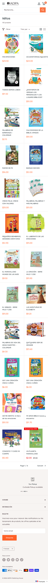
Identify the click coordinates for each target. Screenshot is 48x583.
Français (6, 549)
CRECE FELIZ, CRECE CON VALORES (10, 202)
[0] (43, 3)
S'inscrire (9, 538)
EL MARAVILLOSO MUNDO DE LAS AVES (10, 273)
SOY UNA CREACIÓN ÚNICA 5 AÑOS (10, 381)
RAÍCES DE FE (7, 168)
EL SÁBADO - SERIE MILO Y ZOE (9, 308)
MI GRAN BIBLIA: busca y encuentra (36, 417)
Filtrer (8, 29)
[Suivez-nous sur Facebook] (4, 559)
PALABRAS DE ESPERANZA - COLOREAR (7, 132)
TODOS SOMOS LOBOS (11, 90)
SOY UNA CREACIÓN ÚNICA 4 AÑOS (34, 381)
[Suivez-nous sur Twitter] (8, 559)
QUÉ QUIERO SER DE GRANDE (34, 344)
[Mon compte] (39, 3)
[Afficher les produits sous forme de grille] (41, 29)
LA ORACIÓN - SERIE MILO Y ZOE (34, 273)
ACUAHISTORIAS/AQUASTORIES (36, 57)
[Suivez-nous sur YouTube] (17, 559)
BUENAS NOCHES (33, 168)
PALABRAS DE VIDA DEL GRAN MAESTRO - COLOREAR (11, 345)
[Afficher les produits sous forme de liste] (45, 29)
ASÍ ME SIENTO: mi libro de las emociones (11, 417)
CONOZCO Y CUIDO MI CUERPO (11, 452)
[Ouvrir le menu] (3, 4)
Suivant (40, 466)
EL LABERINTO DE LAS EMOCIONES (35, 237)
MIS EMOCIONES (8, 57)
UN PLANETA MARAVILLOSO (32, 452)
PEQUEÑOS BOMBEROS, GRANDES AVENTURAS (11, 237)
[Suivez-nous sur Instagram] (12, 559)
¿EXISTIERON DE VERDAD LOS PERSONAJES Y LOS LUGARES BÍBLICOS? (34, 93)
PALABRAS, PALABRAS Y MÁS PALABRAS (35, 202)
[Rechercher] (43, 9)
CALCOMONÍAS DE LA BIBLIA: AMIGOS (34, 131)
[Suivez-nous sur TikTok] (21, 559)
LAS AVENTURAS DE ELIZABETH (34, 308)
